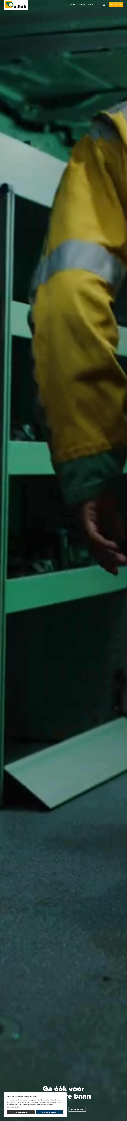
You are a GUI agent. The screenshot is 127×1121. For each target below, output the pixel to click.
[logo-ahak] (16, 4)
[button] (99, 4)
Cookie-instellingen (21, 1112)
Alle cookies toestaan (49, 1112)
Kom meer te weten (13, 1107)
